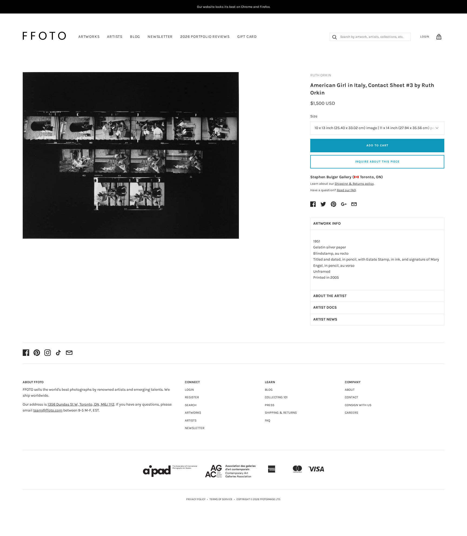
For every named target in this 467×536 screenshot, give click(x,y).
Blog (135, 36)
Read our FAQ (346, 190)
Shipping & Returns (281, 412)
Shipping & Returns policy (354, 184)
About (350, 390)
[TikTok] (58, 353)
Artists (114, 36)
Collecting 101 (276, 397)
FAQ (267, 420)
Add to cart (377, 145)
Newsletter (160, 36)
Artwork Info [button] (327, 223)
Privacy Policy (195, 499)
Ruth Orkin (320, 75)
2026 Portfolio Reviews (205, 36)
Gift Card (247, 36)
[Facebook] (26, 353)
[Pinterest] (37, 353)
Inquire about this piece (377, 161)
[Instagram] (47, 353)
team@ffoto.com (47, 410)
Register (192, 397)
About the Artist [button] (329, 296)
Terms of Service (220, 499)
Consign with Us (358, 405)
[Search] (334, 38)
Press (269, 405)
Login (424, 36)
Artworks (88, 36)
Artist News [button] (325, 319)
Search (190, 405)
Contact (351, 397)
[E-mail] (69, 353)
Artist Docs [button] (325, 307)
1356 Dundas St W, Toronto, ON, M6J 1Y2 (81, 404)
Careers (351, 412)
